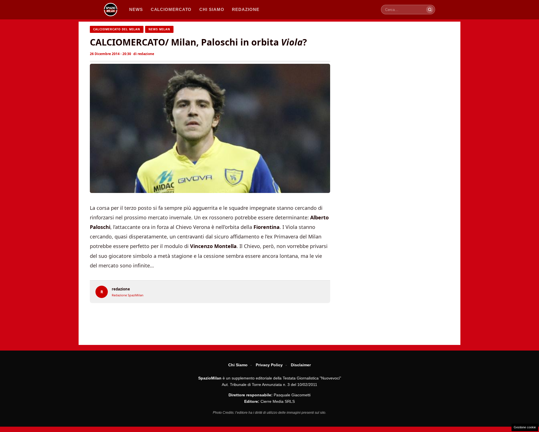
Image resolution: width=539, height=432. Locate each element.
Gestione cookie (525, 427)
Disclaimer (301, 365)
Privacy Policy (269, 365)
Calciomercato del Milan (116, 29)
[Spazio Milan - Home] (110, 9)
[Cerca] (429, 9)
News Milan (159, 29)
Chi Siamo (238, 365)
